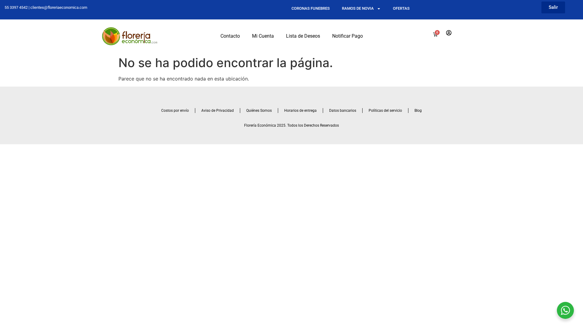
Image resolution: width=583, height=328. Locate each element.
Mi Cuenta (263, 36)
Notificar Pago (347, 36)
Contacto (230, 36)
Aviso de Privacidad (217, 110)
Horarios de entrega (300, 110)
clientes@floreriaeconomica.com (58, 7)
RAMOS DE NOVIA (358, 8)
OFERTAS (401, 8)
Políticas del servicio (385, 110)
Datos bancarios (342, 110)
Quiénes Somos (259, 110)
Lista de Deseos (303, 36)
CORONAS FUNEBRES (311, 8)
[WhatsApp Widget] (565, 310)
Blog (418, 110)
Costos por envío (175, 110)
